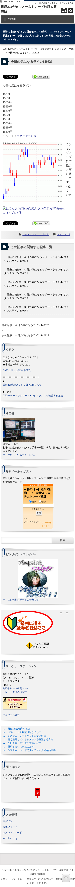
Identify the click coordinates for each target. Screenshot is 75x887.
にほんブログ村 (12, 212)
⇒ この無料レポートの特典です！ (22, 599)
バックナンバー (32, 522)
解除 (43, 501)
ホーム (6, 330)
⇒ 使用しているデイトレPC (19, 454)
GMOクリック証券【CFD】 (18, 370)
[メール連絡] (37, 793)
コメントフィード (12, 832)
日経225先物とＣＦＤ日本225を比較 (22, 384)
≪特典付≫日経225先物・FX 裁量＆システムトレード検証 (37, 493)
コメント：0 (63, 234)
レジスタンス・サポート (35, 234)
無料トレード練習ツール (16, 688)
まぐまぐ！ (46, 526)
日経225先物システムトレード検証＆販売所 (26, 48)
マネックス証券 (26, 136)
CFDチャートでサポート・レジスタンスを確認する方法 (33, 395)
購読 (34, 501)
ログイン (7, 821)
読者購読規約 (38, 509)
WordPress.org (10, 838)
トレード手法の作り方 (15, 692)
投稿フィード (10, 827)
